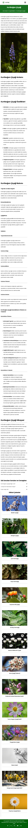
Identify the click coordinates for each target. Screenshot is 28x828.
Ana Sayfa (5, 11)
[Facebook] (8, 826)
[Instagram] (14, 826)
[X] (11, 826)
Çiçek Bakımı (12, 11)
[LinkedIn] (21, 826)
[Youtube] (18, 826)
